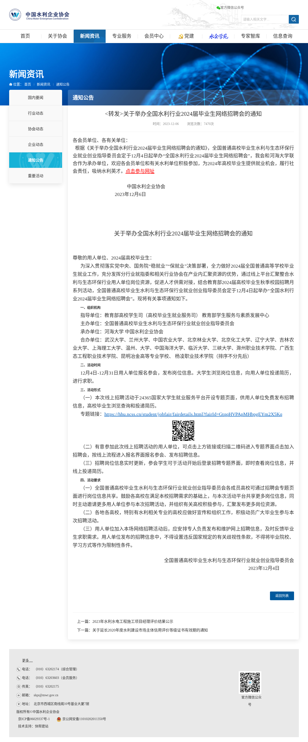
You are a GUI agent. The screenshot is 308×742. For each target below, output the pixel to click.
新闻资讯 (89, 36)
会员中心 (154, 36)
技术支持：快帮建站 (33, 726)
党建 (188, 36)
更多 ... (27, 660)
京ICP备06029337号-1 (34, 719)
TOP (297, 589)
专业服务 (121, 36)
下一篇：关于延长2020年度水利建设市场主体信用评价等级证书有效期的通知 (142, 630)
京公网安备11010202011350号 (83, 719)
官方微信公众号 (232, 7)
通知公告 (63, 84)
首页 (25, 36)
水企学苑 (218, 36)
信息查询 (282, 36)
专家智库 (250, 36)
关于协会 (57, 36)
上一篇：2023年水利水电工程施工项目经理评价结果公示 (125, 621)
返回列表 (282, 596)
